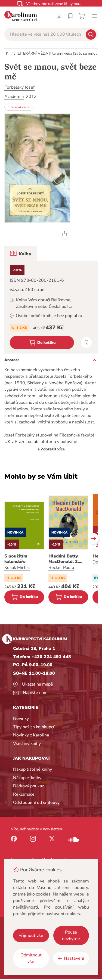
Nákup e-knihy (27, 778)
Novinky (21, 718)
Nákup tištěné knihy (32, 769)
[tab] (20, 253)
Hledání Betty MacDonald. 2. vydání (63, 558)
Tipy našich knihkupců (34, 727)
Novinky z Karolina (31, 735)
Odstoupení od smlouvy (36, 802)
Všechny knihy (27, 743)
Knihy (11, 53)
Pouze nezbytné (71, 935)
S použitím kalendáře (15, 558)
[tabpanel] (51, 307)
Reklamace (24, 794)
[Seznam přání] (70, 16)
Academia (14, 97)
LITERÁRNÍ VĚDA (33, 53)
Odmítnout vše (31, 958)
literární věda (61, 53)
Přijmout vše (30, 935)
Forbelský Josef (19, 87)
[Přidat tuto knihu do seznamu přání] (86, 342)
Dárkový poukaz (28, 786)
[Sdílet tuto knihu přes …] (64, 234)
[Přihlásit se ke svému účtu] (59, 16)
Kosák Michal (17, 568)
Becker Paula (61, 568)
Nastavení (74, 958)
